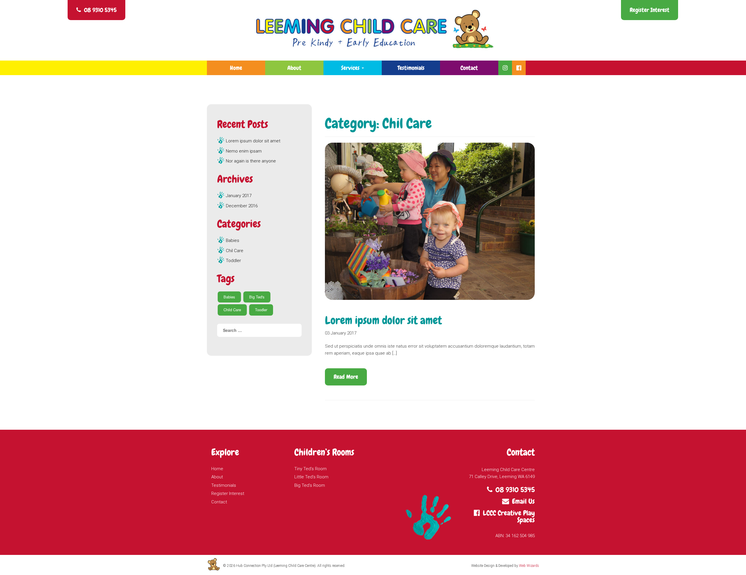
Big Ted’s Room (309, 485)
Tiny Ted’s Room (310, 468)
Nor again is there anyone (251, 161)
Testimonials (411, 68)
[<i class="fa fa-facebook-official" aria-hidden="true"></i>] (519, 68)
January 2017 (238, 195)
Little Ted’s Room (311, 477)
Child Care (232, 309)
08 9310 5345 (100, 10)
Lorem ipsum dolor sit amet (383, 320)
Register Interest (649, 10)
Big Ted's (257, 297)
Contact (469, 68)
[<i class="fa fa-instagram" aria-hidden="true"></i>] (505, 68)
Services (351, 68)
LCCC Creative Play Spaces (509, 516)
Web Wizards (529, 566)
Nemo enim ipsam (244, 151)
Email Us (523, 501)
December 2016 (242, 205)
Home (236, 68)
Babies (232, 240)
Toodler (261, 309)
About (294, 68)
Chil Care (234, 250)
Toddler (233, 260)
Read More (346, 377)
